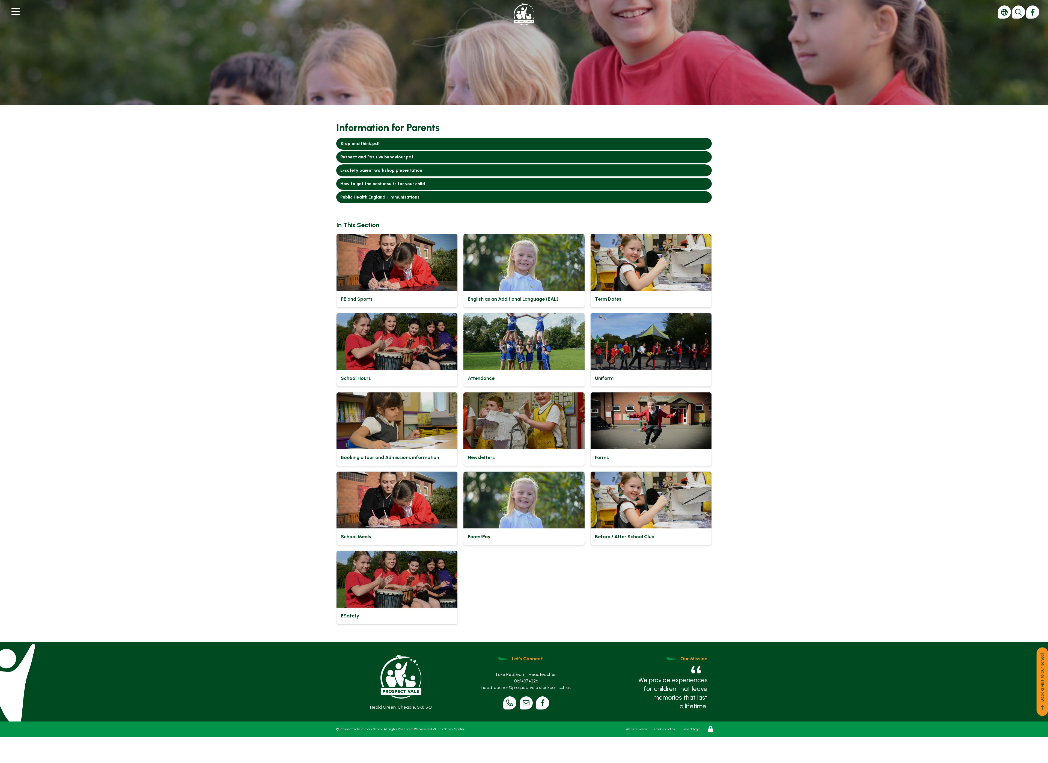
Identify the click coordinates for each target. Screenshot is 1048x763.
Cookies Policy (664, 729)
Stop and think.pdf (360, 143)
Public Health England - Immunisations (379, 197)
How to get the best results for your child (382, 183)
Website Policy (636, 729)
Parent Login (691, 729)
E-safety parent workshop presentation (381, 170)
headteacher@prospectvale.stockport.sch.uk (526, 687)
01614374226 (526, 681)
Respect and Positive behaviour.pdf (376, 156)
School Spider (454, 729)
